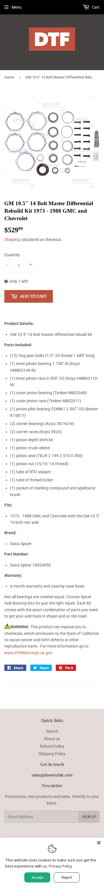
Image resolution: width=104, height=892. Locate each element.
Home (9, 77)
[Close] (99, 843)
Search (52, 731)
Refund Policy (52, 746)
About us (52, 738)
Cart (95, 7)
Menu (17, 7)
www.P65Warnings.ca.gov (28, 652)
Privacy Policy (60, 866)
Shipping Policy (52, 753)
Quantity (12, 255)
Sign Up (89, 817)
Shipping (12, 239)
